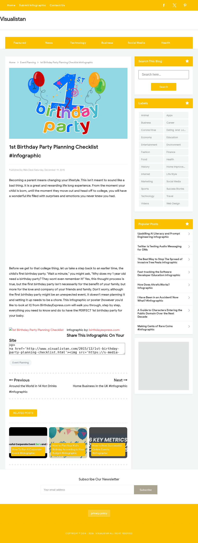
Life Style (171, 174)
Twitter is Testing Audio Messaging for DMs (159, 248)
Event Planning (20, 362)
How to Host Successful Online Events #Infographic (106, 449)
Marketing (147, 181)
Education (172, 137)
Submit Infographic (32, 5)
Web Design (173, 203)
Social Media (136, 42)
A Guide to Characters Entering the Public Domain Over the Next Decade (159, 313)
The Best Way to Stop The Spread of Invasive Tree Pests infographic (160, 260)
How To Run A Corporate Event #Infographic (27, 451)
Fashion (145, 152)
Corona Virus (148, 130)
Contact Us (57, 5)
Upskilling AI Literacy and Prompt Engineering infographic (158, 235)
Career (170, 122)
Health (165, 42)
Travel (169, 196)
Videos (145, 203)
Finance (170, 152)
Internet (145, 174)
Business (107, 42)
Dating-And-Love (176, 130)
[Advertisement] (68, 230)
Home (11, 5)
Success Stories (175, 188)
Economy (146, 137)
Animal (145, 115)
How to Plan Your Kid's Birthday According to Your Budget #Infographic (68, 449)
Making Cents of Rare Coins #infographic (155, 328)
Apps (169, 115)
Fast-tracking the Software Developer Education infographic (158, 273)
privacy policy (99, 513)
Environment (173, 144)
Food (144, 159)
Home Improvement (177, 166)
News (49, 42)
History (145, 166)
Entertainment (149, 144)
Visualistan (102, 533)
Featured (20, 42)
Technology (78, 42)
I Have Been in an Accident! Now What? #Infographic (157, 299)
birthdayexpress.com (104, 330)
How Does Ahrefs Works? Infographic (153, 286)
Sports (145, 188)
